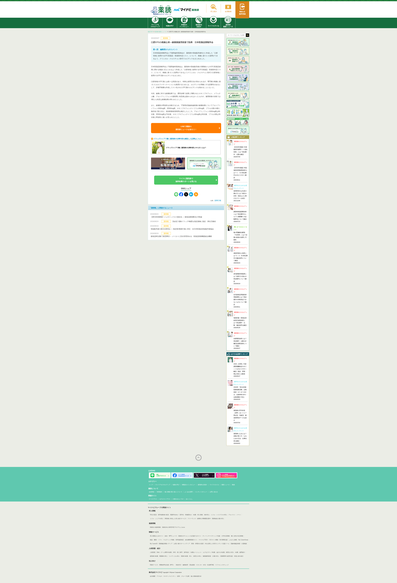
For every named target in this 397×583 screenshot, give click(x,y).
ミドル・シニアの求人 (156, 518)
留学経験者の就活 (163, 514)
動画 (233, 484)
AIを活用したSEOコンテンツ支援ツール (217, 543)
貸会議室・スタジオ (196, 565)
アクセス (159, 576)
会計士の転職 (220, 552)
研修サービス (154, 565)
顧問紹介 (242, 552)
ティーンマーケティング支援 (211, 536)
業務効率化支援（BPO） (166, 565)
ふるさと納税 (233, 540)
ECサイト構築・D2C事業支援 (218, 540)
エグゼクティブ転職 (209, 552)
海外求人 (207, 514)
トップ (151, 484)
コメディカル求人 (174, 556)
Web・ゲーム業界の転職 (164, 552)
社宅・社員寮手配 (208, 565)
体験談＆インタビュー (188, 484)
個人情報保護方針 (196, 576)
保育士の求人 (197, 556)
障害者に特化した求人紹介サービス (175, 518)
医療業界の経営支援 (227, 556)
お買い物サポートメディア (182, 543)
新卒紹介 (186, 552)
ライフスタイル (214, 484)
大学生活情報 (226, 536)
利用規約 (159, 492)
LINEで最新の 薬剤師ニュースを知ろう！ (186, 127)
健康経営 (185, 565)
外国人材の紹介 (238, 556)
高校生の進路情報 (155, 527)
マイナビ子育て (203, 540)
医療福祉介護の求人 (218, 518)
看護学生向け (174, 514)
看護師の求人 (163, 556)
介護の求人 (215, 556)
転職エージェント (196, 552)
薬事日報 (218, 200)
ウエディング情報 (168, 540)
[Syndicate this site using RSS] (196, 196)
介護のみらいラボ (178, 499)
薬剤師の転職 (154, 556)
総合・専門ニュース (171, 536)
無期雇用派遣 (207, 556)
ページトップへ (198, 458)
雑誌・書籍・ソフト (156, 540)
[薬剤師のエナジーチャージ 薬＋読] (161, 10)
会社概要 (152, 576)
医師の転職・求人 (186, 556)
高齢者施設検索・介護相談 (239, 543)
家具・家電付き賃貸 (197, 543)
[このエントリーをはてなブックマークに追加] (191, 196)
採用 (178, 576)
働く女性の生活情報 (237, 536)
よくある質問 (189, 492)
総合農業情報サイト (191, 540)
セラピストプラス (164, 499)
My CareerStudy (243, 540)
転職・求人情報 (198, 514)
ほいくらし (189, 499)
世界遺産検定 (180, 540)
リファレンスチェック (222, 565)
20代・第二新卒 (177, 552)
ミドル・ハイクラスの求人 (219, 514)
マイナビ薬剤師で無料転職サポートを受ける (186, 180)
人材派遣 (152, 552)
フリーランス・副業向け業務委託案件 (199, 518)
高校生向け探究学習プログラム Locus (173, 527)
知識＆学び (176, 484)
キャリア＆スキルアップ (162, 484)
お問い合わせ (214, 492)
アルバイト (232, 514)
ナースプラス (153, 499)
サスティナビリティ (170, 576)
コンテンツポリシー (201, 492)
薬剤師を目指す (202, 484)
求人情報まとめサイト (156, 536)
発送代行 (178, 565)
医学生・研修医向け (186, 514)
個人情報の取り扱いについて (173, 492)
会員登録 (151, 492)
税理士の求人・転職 (232, 552)
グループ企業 (185, 576)
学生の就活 (153, 514)
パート (239, 514)
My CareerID (153, 543)
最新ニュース (226, 484)
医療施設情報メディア (165, 543)
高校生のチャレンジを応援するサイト (189, 536)
